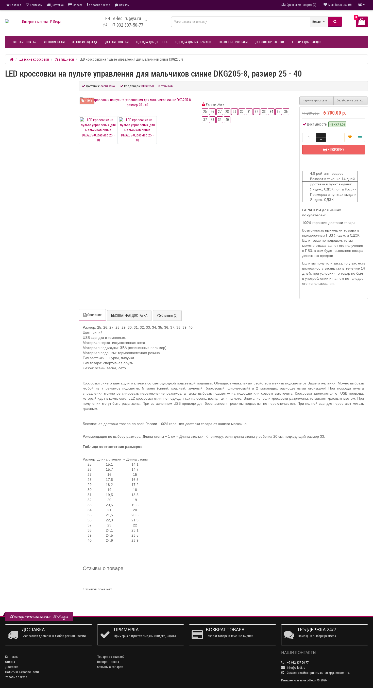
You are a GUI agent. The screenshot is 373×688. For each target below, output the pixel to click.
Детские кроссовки (269, 42)
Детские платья (117, 42)
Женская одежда (84, 42)
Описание (94, 315)
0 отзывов (165, 86)
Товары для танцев (306, 42)
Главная (15, 5)
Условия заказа (99, 5)
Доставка (57, 5)
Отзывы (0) (169, 315)
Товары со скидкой (111, 657)
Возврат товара (108, 662)
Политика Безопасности (22, 672)
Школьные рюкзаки (233, 42)
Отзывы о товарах (110, 667)
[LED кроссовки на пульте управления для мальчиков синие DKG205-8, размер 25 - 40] (137, 102)
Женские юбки (54, 42)
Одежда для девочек (152, 42)
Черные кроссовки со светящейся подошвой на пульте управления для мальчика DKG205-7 (318, 100)
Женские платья (25, 42)
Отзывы (123, 5)
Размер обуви (214, 104)
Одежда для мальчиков (193, 42)
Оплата (77, 5)
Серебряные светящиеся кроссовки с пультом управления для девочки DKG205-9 (352, 100)
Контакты (35, 5)
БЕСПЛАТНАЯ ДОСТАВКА (129, 315)
